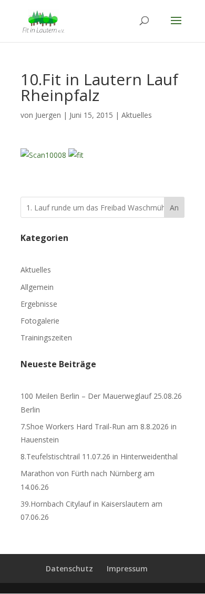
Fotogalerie (39, 321)
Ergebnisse (38, 304)
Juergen (48, 115)
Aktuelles (136, 115)
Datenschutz (69, 568)
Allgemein (37, 287)
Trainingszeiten (46, 338)
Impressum (127, 568)
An (174, 208)
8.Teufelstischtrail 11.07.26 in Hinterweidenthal (99, 456)
